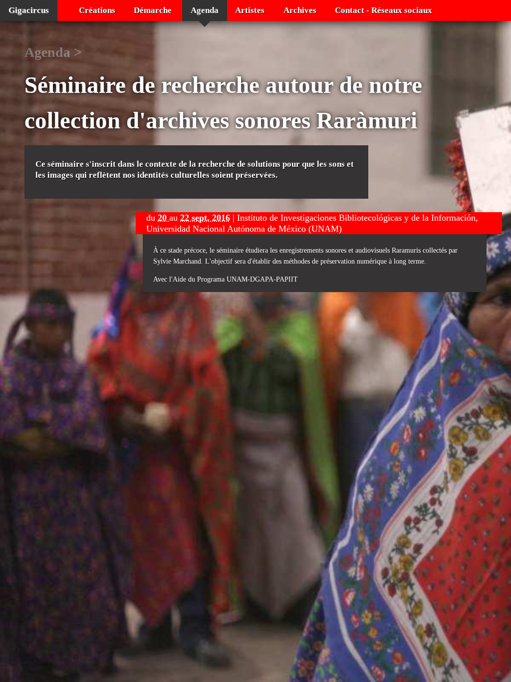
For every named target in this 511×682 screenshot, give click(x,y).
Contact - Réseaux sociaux (383, 10)
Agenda (205, 10)
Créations (97, 10)
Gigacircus (28, 10)
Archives (299, 10)
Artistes (249, 10)
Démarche (153, 10)
